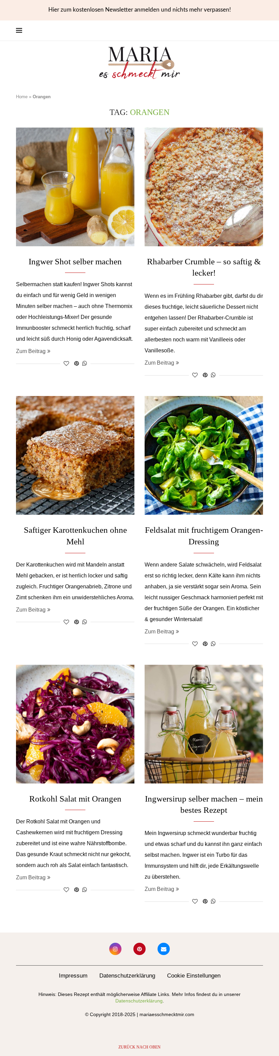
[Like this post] (66, 364)
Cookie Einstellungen (193, 975)
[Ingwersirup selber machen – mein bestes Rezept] (204, 724)
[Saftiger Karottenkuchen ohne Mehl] (75, 455)
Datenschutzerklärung (127, 975)
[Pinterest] (139, 949)
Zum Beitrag (31, 351)
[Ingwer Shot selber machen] (75, 187)
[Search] (259, 31)
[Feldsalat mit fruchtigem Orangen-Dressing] (204, 455)
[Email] (164, 949)
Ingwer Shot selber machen (75, 261)
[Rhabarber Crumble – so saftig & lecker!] (204, 187)
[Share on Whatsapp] (84, 364)
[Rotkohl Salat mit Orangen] (75, 724)
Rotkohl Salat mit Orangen (75, 798)
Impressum (73, 975)
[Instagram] (115, 949)
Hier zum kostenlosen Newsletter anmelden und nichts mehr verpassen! (139, 10)
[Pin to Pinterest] (76, 364)
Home (22, 96)
